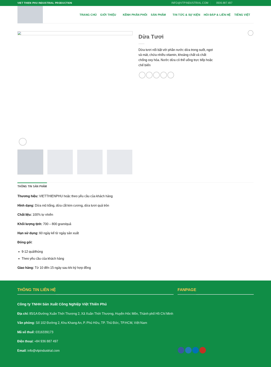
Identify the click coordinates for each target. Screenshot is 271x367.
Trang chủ (88, 14)
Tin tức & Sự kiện (186, 14)
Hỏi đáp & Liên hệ (217, 14)
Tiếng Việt (242, 14)
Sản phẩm (158, 14)
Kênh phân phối (135, 14)
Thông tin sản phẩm (32, 186)
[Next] (125, 88)
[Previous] (24, 88)
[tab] (32, 186)
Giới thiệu (108, 14)
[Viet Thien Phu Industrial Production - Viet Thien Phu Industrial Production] (30, 14)
